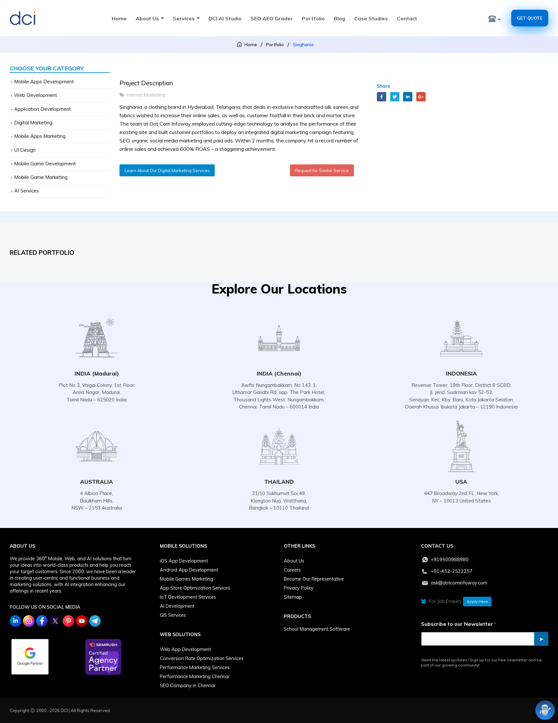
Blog (339, 18)
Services (184, 18)
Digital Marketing (33, 122)
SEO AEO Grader (272, 18)
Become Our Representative (314, 579)
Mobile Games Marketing (186, 579)
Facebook (381, 96)
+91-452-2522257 (451, 571)
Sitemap (293, 597)
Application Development (42, 109)
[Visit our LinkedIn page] (15, 621)
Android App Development (189, 570)
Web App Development (185, 649)
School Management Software (317, 629)
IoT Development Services (188, 597)
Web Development (35, 95)
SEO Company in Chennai (187, 685)
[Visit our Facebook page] (42, 621)
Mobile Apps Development (44, 81)
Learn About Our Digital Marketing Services (167, 170)
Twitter (394, 96)
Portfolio (313, 18)
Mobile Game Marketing (40, 177)
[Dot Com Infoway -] (23, 18)
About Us (147, 18)
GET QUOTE (529, 18)
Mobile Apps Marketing (40, 136)
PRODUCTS (297, 616)
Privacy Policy (299, 588)
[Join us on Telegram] (95, 621)
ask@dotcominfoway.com (459, 583)
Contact (407, 18)
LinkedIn (407, 96)
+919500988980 (450, 560)
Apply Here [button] (477, 601)
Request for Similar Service (322, 170)
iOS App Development (184, 561)
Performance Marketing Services (195, 667)
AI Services (26, 191)
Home (119, 18)
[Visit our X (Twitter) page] (55, 621)
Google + (421, 96)
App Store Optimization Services (195, 588)
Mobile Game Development (45, 163)
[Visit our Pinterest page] (68, 621)
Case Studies (371, 18)
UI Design (25, 150)
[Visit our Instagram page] (29, 621)
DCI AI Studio (225, 18)
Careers (292, 570)
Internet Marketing (146, 95)
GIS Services (173, 615)
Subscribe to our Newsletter (459, 624)
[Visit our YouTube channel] (82, 621)
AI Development (177, 606)
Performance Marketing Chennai (194, 676)
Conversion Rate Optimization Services (201, 658)
